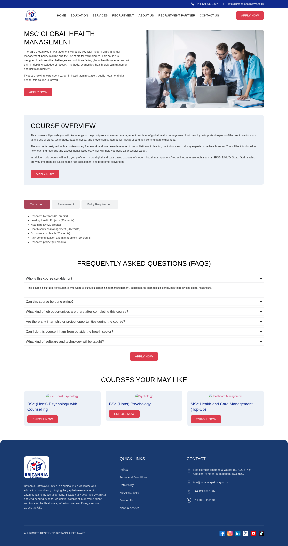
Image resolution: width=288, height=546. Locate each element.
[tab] (37, 204)
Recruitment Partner (176, 15)
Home (61, 15)
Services (100, 15)
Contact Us (209, 15)
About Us (146, 15)
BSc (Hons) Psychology (130, 404)
